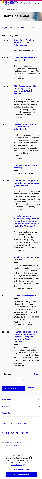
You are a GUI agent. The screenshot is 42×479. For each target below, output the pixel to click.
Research (6, 406)
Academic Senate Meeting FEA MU (26, 258)
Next (36, 374)
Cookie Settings (16, 465)
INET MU (18, 423)
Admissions (7, 400)
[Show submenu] (36, 399)
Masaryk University (14, 442)
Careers (27, 423)
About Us (6, 413)
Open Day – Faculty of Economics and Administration (24, 42)
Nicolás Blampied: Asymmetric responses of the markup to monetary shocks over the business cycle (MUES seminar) (26, 221)
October (33, 27)
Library (4, 423)
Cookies (14, 445)
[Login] (30, 3)
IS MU (11, 423)
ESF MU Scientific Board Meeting (26, 166)
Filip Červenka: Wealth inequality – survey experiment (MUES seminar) (25, 90)
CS (25, 3)
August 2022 (7, 27)
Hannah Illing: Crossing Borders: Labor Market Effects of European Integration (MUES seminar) (25, 337)
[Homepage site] (10, 3)
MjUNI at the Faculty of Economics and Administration (25, 126)
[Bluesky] (12, 433)
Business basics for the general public (25, 59)
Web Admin (6, 445)
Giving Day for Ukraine (25, 296)
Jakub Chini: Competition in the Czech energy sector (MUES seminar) (27, 183)
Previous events (34, 388)
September (21, 27)
